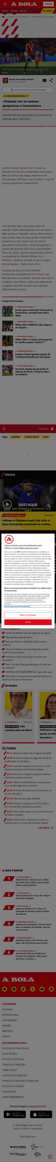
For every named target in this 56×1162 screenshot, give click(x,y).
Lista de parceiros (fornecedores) (17, 606)
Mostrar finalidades (28, 615)
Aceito (28, 622)
